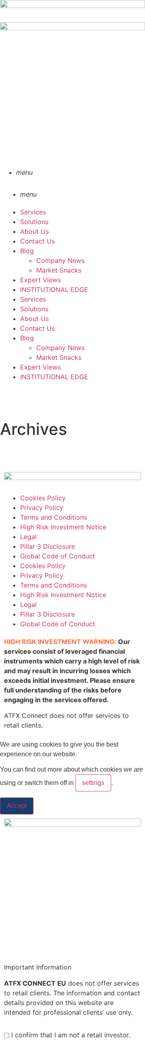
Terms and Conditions (53, 517)
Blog (27, 251)
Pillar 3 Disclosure (47, 546)
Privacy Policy (41, 508)
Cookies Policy (43, 498)
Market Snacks (58, 270)
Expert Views (40, 280)
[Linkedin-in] (14, 459)
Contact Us (37, 241)
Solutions (34, 222)
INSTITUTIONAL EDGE (54, 289)
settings (93, 782)
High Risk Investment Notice (63, 527)
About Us (34, 231)
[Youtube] (36, 459)
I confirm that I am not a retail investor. (69, 1035)
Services (33, 212)
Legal (28, 537)
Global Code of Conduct (57, 556)
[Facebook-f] (14, 400)
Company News (60, 260)
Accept (17, 805)
